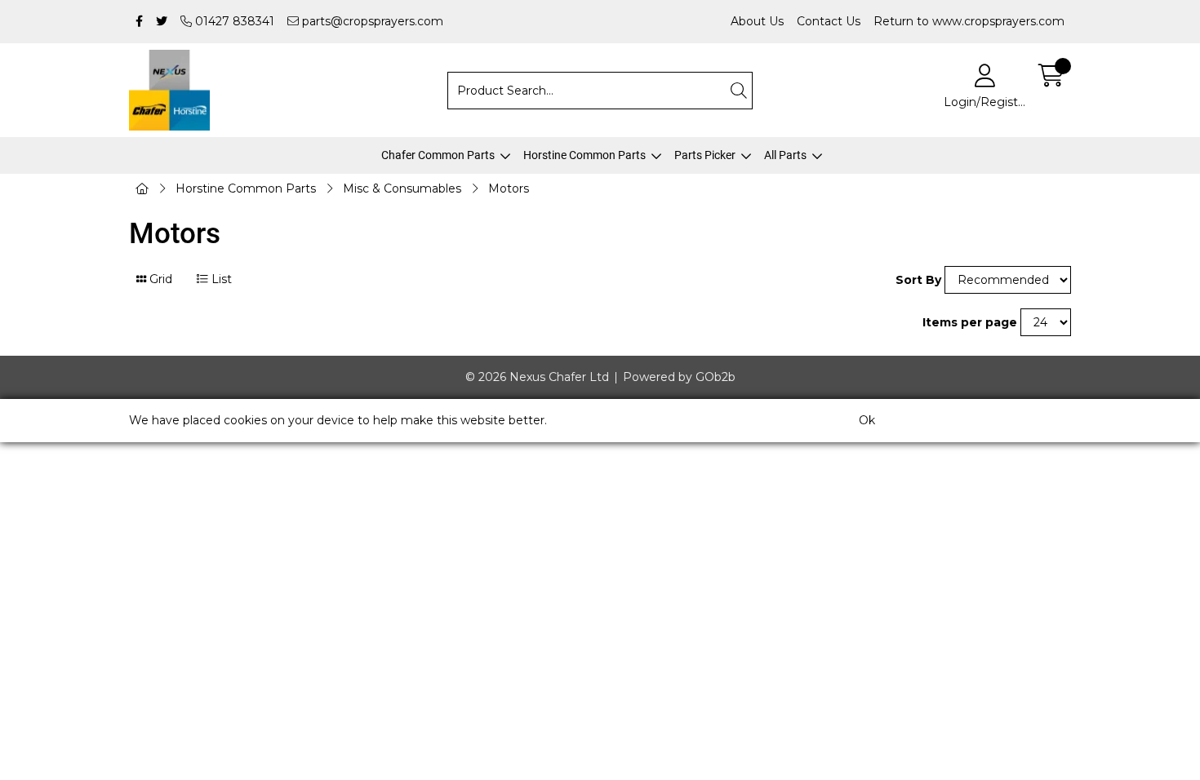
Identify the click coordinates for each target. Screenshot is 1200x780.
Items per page (969, 322)
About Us (757, 21)
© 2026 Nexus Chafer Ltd (537, 377)
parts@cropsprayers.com (371, 21)
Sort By (918, 280)
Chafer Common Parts (438, 155)
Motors (508, 188)
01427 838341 (233, 21)
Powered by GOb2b (679, 377)
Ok (867, 420)
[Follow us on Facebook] (139, 21)
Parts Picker (705, 155)
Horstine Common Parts (584, 155)
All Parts (785, 155)
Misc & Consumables (402, 188)
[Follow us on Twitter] (161, 21)
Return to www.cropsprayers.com (968, 21)
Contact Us (828, 21)
